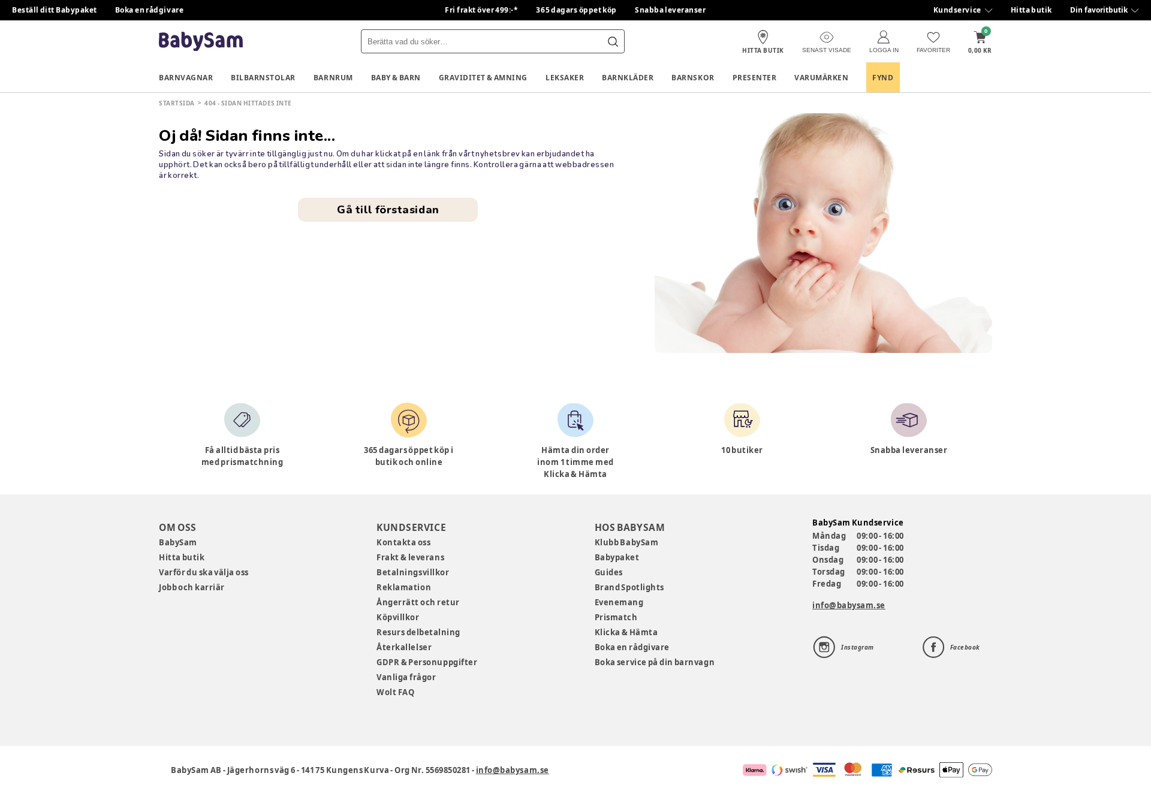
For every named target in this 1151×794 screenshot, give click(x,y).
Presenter (755, 78)
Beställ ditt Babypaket (54, 10)
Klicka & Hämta (626, 632)
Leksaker (565, 78)
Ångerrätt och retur (417, 602)
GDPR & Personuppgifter (426, 662)
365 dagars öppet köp (576, 10)
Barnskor (692, 78)
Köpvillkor (397, 617)
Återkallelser (404, 647)
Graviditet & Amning (483, 78)
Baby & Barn (396, 78)
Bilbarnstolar (263, 78)
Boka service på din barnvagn (655, 662)
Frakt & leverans (410, 557)
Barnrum (333, 78)
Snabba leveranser (670, 10)
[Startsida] (201, 42)
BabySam (178, 542)
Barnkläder (627, 78)
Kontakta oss (403, 542)
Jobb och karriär (192, 587)
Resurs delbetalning (418, 632)
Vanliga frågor (406, 677)
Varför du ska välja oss (204, 572)
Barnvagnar (186, 78)
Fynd (882, 78)
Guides (609, 572)
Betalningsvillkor (412, 572)
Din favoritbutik (1099, 10)
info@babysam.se (848, 605)
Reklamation (403, 587)
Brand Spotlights (629, 587)
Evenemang (619, 602)
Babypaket (617, 557)
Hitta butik (1031, 10)
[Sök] (612, 41)
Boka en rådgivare (149, 10)
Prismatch (616, 617)
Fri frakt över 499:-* (481, 10)
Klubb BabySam (626, 542)
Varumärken (821, 78)
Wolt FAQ (395, 692)
